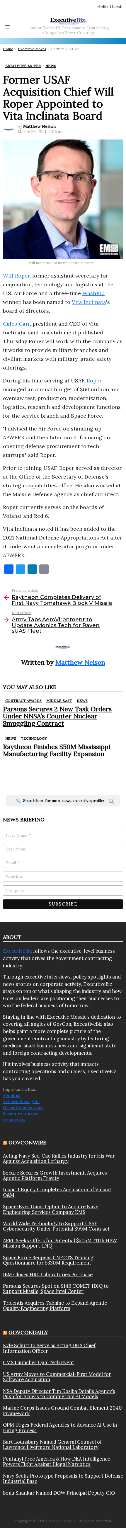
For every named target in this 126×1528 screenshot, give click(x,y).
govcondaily (28, 1332)
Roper (94, 380)
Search (111, 802)
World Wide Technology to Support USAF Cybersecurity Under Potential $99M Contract (56, 1226)
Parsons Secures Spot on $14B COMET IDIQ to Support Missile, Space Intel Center (56, 1288)
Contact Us (14, 1120)
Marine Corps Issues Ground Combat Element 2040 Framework (62, 1410)
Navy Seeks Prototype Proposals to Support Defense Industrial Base (63, 1478)
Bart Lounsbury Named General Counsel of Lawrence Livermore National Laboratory (52, 1444)
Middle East (59, 700)
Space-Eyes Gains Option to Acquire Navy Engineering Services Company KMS (50, 1209)
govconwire (27, 1142)
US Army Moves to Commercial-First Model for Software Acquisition (57, 1377)
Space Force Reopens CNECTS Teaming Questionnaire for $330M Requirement (48, 1260)
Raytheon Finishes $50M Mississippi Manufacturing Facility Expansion (56, 750)
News (82, 700)
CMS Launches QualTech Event (38, 1362)
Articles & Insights (21, 1101)
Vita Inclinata (89, 302)
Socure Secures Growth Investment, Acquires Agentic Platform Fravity (55, 1175)
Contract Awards (23, 700)
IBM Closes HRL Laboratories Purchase (48, 1274)
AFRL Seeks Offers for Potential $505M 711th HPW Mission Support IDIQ (60, 1243)
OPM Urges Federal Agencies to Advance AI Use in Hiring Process (60, 1427)
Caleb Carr (16, 323)
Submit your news (20, 1114)
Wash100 (93, 293)
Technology (34, 738)
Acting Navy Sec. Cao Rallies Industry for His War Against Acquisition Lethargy (59, 1158)
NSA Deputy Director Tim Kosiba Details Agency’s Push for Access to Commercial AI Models (59, 1394)
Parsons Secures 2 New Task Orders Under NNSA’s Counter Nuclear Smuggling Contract (57, 716)
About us (11, 1095)
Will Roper (16, 275)
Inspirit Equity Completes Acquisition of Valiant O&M (57, 1192)
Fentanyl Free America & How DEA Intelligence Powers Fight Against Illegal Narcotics (56, 1461)
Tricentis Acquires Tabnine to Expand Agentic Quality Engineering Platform (55, 1305)
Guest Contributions (23, 1107)
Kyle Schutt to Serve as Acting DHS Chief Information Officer (49, 1348)
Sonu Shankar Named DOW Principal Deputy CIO (59, 1492)
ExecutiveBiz (17, 951)
